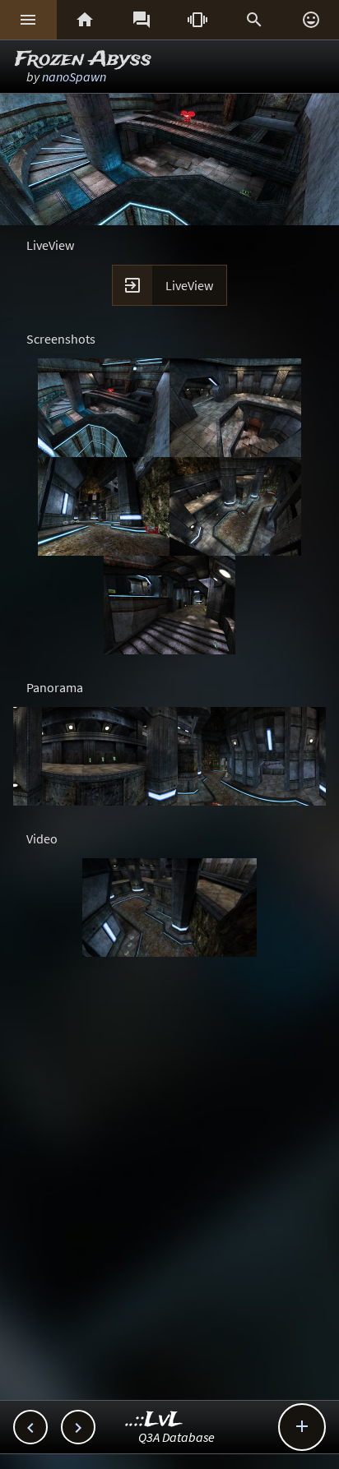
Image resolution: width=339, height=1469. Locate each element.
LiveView (189, 285)
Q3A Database (176, 1437)
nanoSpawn (74, 76)
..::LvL (154, 1420)
